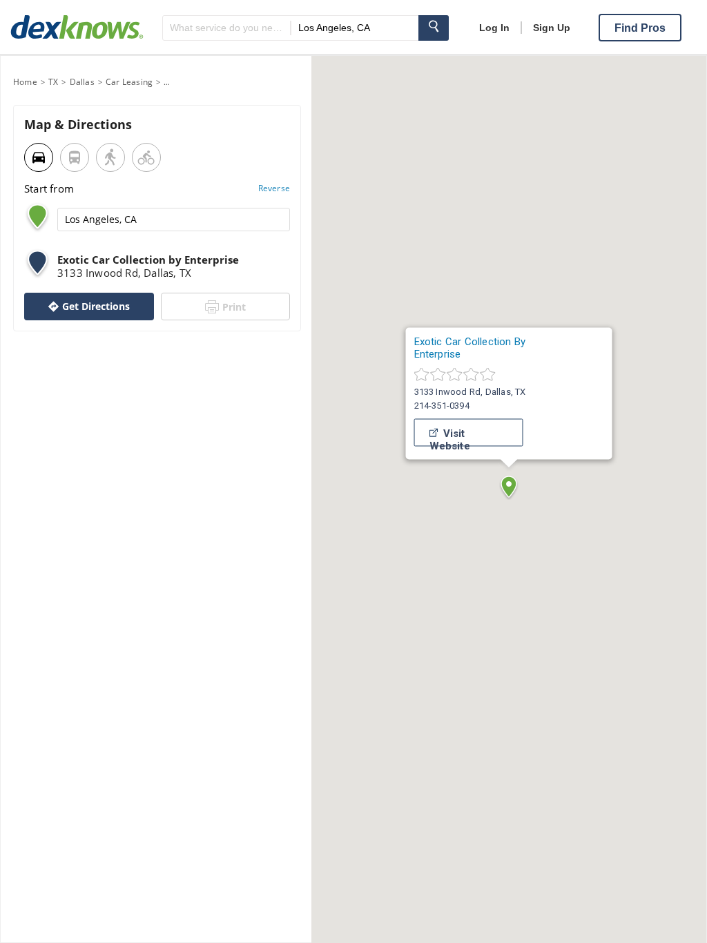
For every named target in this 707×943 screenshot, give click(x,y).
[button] (509, 486)
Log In (494, 27)
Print (234, 306)
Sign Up (551, 27)
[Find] (433, 28)
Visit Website (449, 437)
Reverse (274, 188)
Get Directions (96, 306)
